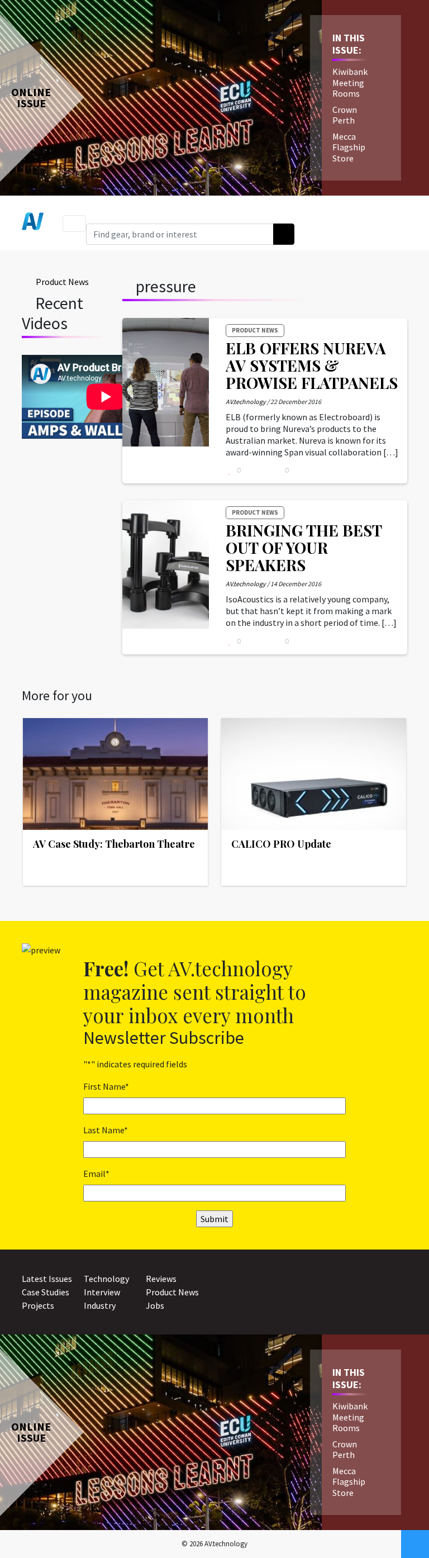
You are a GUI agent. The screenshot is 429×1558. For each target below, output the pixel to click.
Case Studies (45, 1292)
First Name (106, 1086)
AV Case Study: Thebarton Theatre (114, 844)
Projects (38, 1305)
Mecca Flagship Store (348, 147)
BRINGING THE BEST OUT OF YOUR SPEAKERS (304, 547)
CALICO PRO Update (281, 844)
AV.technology (246, 401)
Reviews (161, 1278)
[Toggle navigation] (74, 223)
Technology (106, 1278)
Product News (62, 281)
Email (96, 1173)
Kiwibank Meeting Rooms (350, 82)
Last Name (105, 1130)
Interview (102, 1292)
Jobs (155, 1305)
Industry (100, 1305)
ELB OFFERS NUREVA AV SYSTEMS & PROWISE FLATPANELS (312, 365)
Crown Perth (344, 115)
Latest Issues (47, 1278)
